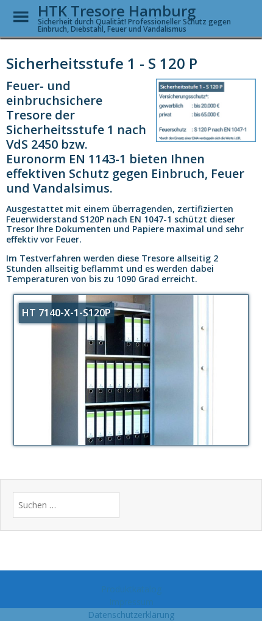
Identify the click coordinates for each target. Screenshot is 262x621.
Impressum (131, 602)
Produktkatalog (131, 589)
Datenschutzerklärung (131, 614)
